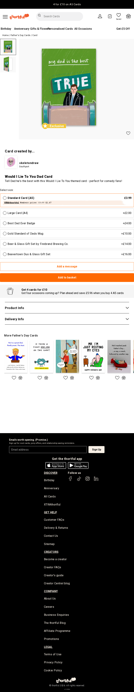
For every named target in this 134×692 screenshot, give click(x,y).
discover (50, 473)
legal (48, 647)
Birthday (6, 28)
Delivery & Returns (56, 527)
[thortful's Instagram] (87, 480)
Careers (49, 606)
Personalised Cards (60, 28)
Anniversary (21, 28)
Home (5, 35)
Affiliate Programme (57, 631)
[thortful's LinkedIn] (96, 480)
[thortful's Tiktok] (79, 480)
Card (34, 35)
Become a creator (55, 559)
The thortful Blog (55, 623)
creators (51, 552)
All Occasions (83, 28)
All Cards (50, 496)
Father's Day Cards (21, 35)
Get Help (50, 512)
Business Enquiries (56, 614)
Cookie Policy (53, 670)
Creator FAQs (52, 567)
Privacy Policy (53, 662)
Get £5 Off (123, 28)
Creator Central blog (57, 583)
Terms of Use (53, 654)
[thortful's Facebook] (70, 480)
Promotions (51, 639)
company (51, 591)
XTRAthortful (52, 504)
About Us (50, 598)
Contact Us (51, 535)
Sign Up (96, 449)
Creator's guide (54, 575)
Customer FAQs (54, 519)
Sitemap (49, 544)
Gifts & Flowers (40, 28)
